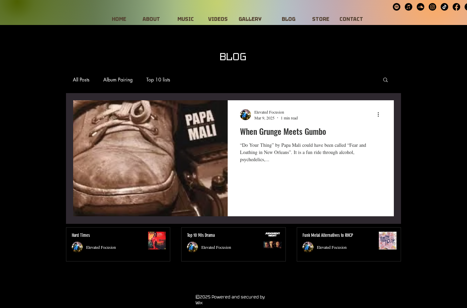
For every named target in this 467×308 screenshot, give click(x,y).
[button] (385, 80)
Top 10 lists (158, 79)
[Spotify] (396, 7)
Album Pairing (118, 79)
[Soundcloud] (420, 7)
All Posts (81, 79)
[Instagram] (432, 7)
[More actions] (380, 115)
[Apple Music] (408, 7)
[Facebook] (456, 7)
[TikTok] (444, 7)
